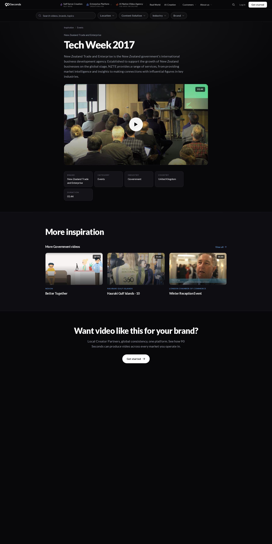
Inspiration (69, 27)
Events (80, 27)
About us (204, 4)
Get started (257, 4)
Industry (158, 15)
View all (219, 247)
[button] (136, 124)
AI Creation (170, 4)
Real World (155, 4)
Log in (242, 4)
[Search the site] (233, 4)
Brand (177, 15)
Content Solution (132, 15)
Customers (188, 4)
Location (105, 15)
